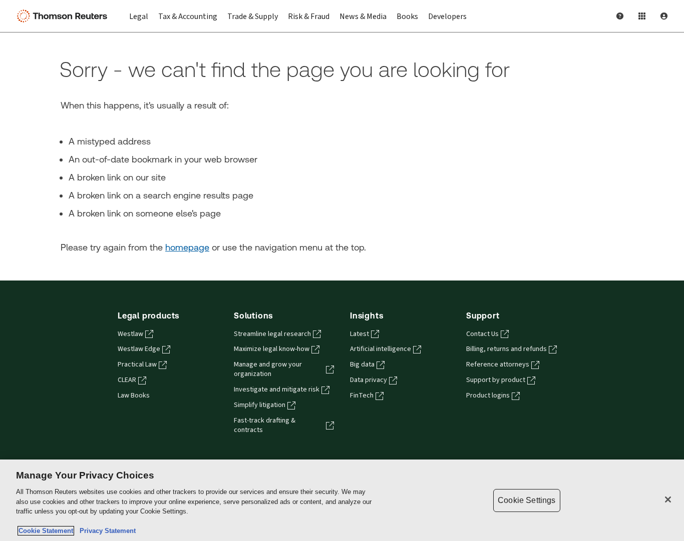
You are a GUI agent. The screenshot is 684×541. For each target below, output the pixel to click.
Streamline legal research (272, 334)
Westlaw (130, 334)
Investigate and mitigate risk (276, 389)
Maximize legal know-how (271, 349)
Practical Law (137, 364)
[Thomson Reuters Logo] (64, 16)
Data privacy (368, 380)
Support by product (495, 380)
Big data (362, 364)
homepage (187, 247)
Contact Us (482, 334)
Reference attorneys (497, 364)
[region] (342, 500)
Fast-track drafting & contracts (264, 425)
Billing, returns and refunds (506, 349)
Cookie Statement (46, 530)
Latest (359, 334)
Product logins (488, 395)
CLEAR (127, 380)
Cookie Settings (526, 500)
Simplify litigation (259, 405)
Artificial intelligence (380, 349)
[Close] (668, 499)
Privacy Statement (106, 530)
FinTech (362, 395)
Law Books (134, 395)
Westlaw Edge (139, 349)
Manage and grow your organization (268, 369)
